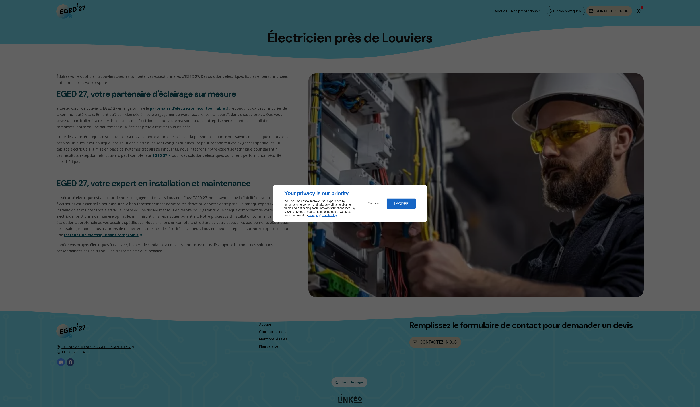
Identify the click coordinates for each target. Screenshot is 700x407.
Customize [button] (373, 203)
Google (313, 215)
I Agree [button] (401, 204)
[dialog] (350, 203)
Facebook (328, 215)
